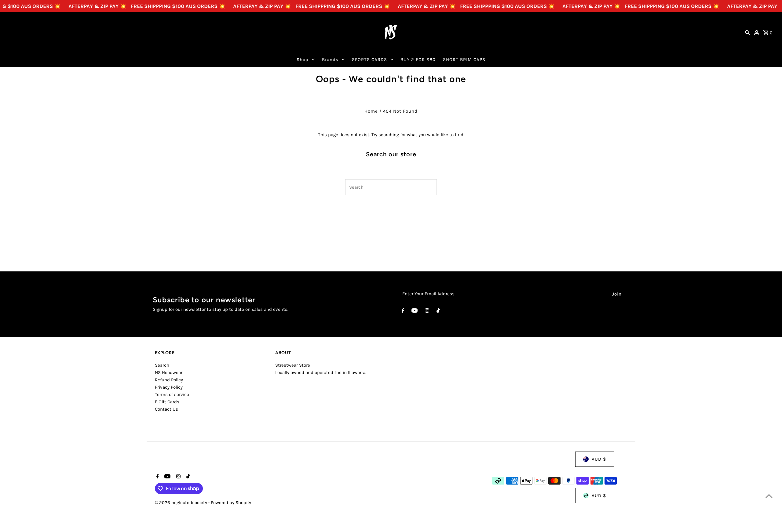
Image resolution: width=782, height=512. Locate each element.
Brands (330, 59)
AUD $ (599, 459)
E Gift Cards (167, 402)
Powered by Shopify (231, 502)
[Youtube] (414, 311)
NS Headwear (168, 372)
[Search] (747, 32)
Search (162, 365)
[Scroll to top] (769, 496)
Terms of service (172, 394)
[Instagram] (427, 311)
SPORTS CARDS (369, 59)
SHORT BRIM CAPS (464, 59)
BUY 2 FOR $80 (418, 59)
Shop (303, 59)
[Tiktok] (438, 311)
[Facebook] (403, 311)
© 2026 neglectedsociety (181, 502)
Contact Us (166, 409)
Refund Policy (169, 380)
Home (371, 111)
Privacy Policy (169, 387)
